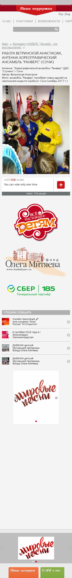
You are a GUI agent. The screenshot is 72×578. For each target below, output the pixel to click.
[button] (15, 398)
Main (5, 44)
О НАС (6, 21)
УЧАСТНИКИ (24, 21)
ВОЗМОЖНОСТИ (49, 21)
